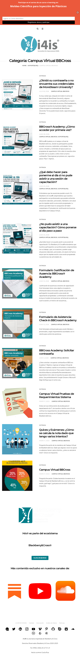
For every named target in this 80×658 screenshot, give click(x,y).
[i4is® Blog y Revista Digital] (40, 44)
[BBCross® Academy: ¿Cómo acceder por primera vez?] (17, 141)
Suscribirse (40, 558)
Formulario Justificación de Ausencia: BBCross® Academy (56, 274)
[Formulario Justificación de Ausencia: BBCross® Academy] (17, 283)
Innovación (40, 623)
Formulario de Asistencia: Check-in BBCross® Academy (58, 318)
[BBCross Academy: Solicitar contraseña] (17, 363)
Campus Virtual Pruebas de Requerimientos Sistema (56, 395)
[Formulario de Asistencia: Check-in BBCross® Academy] (17, 323)
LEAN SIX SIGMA (21, 623)
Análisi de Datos (51, 623)
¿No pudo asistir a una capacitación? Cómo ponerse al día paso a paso (57, 227)
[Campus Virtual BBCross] (17, 476)
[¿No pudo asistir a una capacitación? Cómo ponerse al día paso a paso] (17, 238)
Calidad (31, 623)
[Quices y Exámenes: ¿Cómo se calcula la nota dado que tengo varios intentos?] (17, 439)
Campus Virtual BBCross (60, 91)
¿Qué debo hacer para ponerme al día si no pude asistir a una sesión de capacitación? (55, 177)
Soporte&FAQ (33, 65)
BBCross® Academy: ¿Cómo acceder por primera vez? (57, 128)
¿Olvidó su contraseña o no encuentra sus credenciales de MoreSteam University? (56, 84)
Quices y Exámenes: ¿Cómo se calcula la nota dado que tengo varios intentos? (56, 433)
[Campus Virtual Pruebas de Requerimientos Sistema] (17, 403)
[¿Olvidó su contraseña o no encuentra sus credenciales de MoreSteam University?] (17, 95)
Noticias (62, 623)
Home (24, 65)
